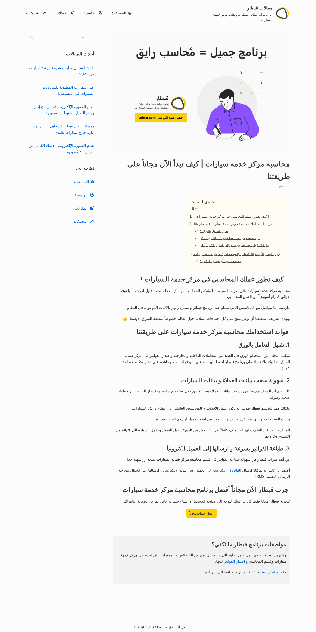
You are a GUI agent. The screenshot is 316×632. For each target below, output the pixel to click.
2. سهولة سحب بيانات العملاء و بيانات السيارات (230, 238)
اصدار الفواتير (234, 561)
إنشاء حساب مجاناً (201, 513)
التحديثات (33, 13)
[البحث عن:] (60, 37)
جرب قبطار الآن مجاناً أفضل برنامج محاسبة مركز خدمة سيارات (236, 254)
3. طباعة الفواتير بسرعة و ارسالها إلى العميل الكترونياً (235, 245)
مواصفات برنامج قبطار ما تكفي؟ (220, 261)
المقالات (62, 13)
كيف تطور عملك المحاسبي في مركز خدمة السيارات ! (230, 216)
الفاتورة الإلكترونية (227, 470)
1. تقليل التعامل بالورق (214, 231)
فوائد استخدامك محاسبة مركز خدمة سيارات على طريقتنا (232, 224)
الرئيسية (90, 13)
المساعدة (119, 13)
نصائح (282, 186)
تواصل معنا (269, 572)
